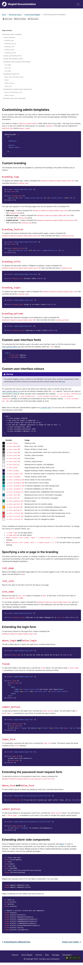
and (13, 77)
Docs (4, 14)
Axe (63, 382)
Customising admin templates (12, 34)
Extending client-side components (14, 98)
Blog (47, 955)
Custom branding (9, 37)
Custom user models (71, 942)
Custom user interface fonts (12, 56)
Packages (55, 955)
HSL (14, 396)
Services (39, 955)
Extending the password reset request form (17, 89)
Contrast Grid (45, 407)
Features (15, 955)
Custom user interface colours (13, 59)
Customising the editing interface (16, 942)
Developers (67, 955)
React (62, 844)
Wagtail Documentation (22, 4)
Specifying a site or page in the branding (16, 62)
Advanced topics (15, 14)
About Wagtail (26, 955)
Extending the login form (11, 74)
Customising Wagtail (32, 14)
